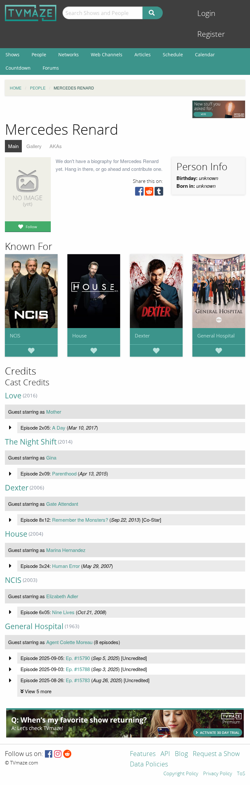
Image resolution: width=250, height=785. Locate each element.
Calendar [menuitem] (205, 54)
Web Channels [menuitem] (106, 54)
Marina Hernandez (66, 549)
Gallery (34, 146)
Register (211, 34)
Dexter (142, 335)
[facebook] (139, 192)
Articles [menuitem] (142, 54)
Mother (53, 411)
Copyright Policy (180, 774)
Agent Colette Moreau (69, 642)
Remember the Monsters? (80, 519)
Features (143, 754)
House (79, 335)
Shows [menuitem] (13, 54)
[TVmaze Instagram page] (58, 754)
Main (13, 146)
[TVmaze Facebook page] (48, 754)
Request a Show (216, 754)
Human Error (66, 565)
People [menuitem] (39, 54)
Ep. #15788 (78, 669)
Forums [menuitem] (51, 68)
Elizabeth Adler (62, 596)
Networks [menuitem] (68, 54)
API (165, 754)
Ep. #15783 (78, 680)
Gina (51, 457)
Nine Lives (63, 612)
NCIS (15, 335)
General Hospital (216, 335)
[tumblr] (159, 192)
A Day (58, 427)
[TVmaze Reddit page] (67, 754)
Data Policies (149, 764)
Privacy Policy (217, 774)
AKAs (55, 146)
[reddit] (149, 192)
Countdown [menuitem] (18, 68)
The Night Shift (31, 442)
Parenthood (64, 473)
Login (206, 13)
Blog (181, 754)
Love (13, 396)
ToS (241, 774)
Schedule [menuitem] (173, 54)
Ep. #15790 (78, 657)
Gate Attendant (62, 503)
